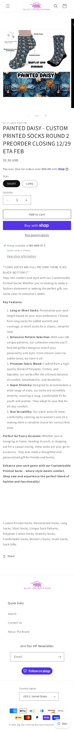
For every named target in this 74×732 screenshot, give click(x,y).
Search (12, 613)
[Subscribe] (59, 657)
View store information (21, 256)
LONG (30, 183)
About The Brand (19, 631)
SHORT (11, 183)
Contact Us (15, 622)
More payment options (37, 234)
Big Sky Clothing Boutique (30, 724)
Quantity (8, 192)
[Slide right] (45, 115)
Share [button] (11, 556)
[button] (8, 6)
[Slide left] (28, 115)
